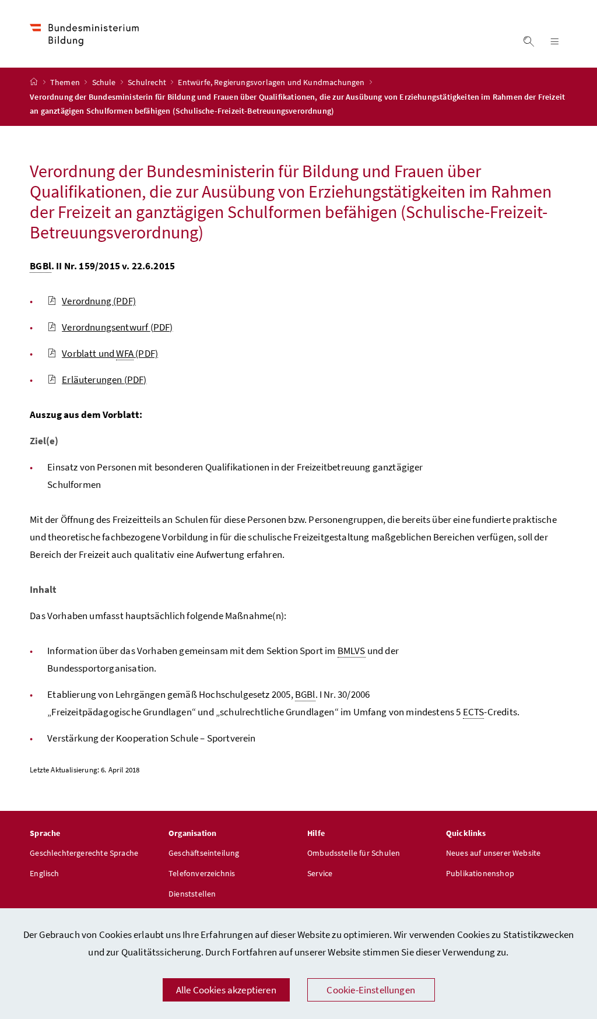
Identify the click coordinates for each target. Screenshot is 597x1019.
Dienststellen (192, 893)
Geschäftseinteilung (203, 853)
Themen (66, 82)
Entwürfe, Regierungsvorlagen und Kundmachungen (272, 82)
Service (319, 873)
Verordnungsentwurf (117, 327)
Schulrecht (148, 82)
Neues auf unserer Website (493, 853)
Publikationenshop (480, 873)
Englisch (44, 873)
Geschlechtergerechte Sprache (84, 853)
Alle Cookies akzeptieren (226, 989)
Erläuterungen (104, 379)
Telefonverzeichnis (201, 873)
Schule (105, 82)
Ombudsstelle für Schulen (353, 853)
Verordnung (99, 300)
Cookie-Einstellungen (370, 989)
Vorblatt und (110, 353)
